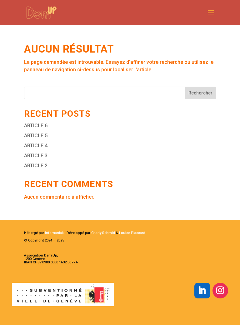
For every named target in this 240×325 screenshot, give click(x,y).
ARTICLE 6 (36, 126)
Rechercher (200, 92)
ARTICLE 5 (36, 136)
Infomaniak (54, 233)
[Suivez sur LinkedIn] (202, 290)
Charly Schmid (103, 233)
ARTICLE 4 (36, 146)
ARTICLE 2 (36, 166)
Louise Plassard (132, 233)
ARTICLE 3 (36, 156)
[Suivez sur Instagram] (220, 290)
